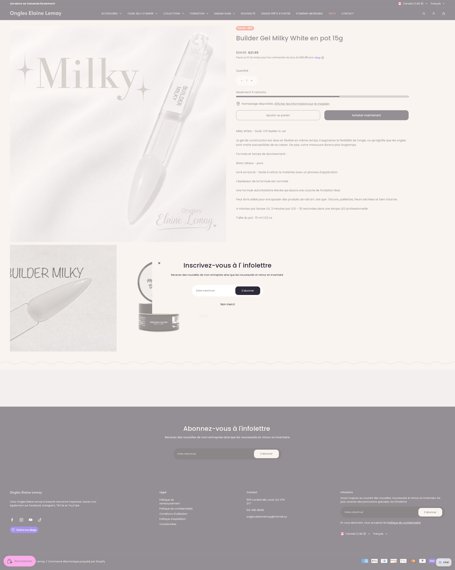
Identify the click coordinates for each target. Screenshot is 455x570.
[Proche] (159, 263)
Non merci (227, 304)
